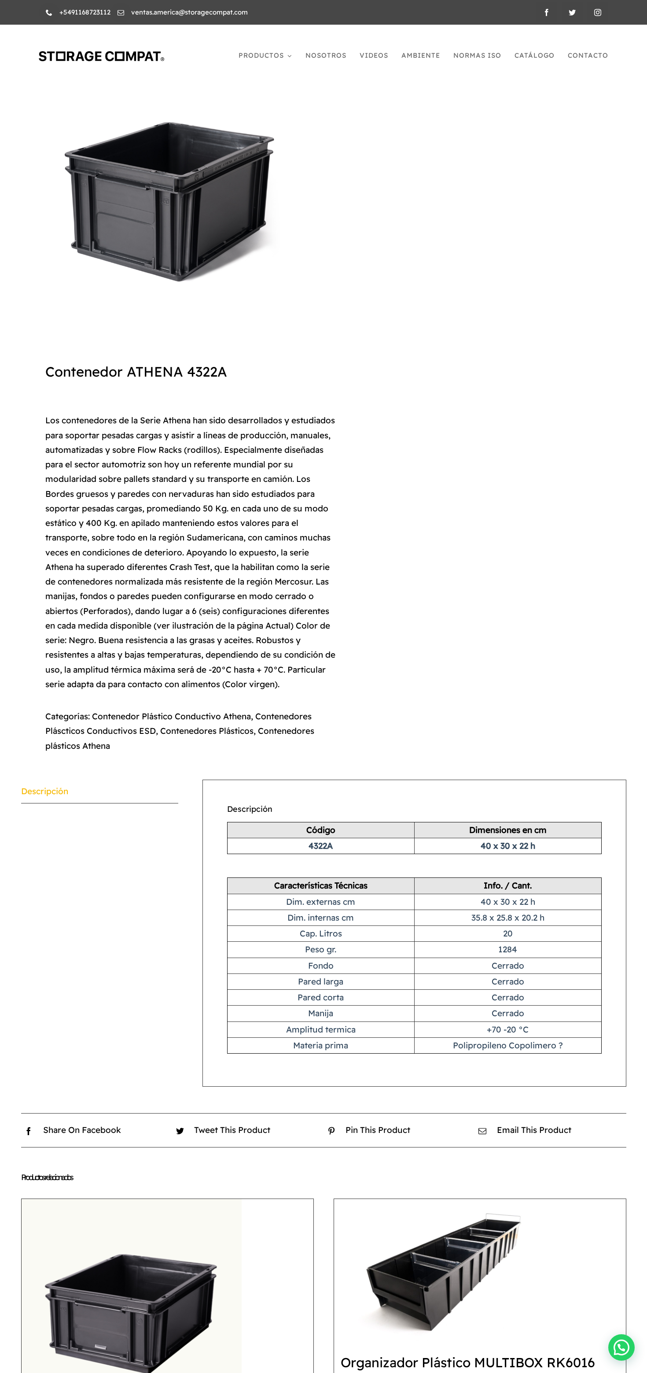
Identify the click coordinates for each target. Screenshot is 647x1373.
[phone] (49, 12)
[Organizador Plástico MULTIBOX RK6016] (444, 1272)
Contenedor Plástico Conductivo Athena (171, 716)
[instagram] (597, 12)
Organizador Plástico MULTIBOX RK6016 (468, 1362)
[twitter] (572, 12)
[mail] (120, 12)
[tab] (100, 791)
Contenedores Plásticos (207, 730)
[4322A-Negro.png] (166, 196)
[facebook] (546, 12)
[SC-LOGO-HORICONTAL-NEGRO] (101, 55)
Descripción (44, 791)
